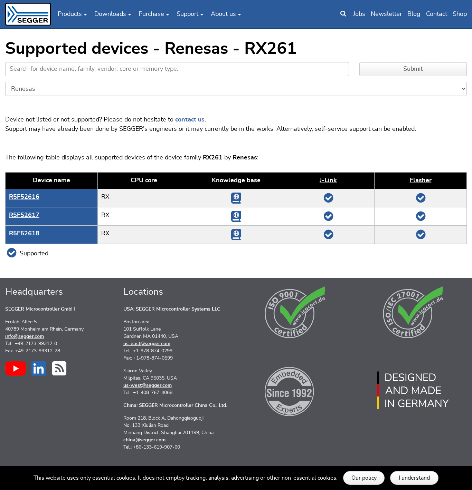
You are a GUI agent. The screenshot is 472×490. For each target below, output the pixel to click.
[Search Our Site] (343, 14)
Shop (460, 14)
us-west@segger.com (147, 385)
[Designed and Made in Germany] (413, 390)
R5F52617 (24, 215)
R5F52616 (24, 197)
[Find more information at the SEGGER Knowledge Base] (236, 198)
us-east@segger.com (146, 343)
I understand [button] (414, 478)
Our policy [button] (364, 478)
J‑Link (328, 180)
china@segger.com (144, 440)
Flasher (421, 180)
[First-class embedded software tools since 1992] (295, 390)
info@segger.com (24, 336)
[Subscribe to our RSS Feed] (59, 368)
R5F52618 (24, 234)
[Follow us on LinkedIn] (39, 368)
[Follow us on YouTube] (15, 368)
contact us (190, 120)
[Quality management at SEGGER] (295, 312)
